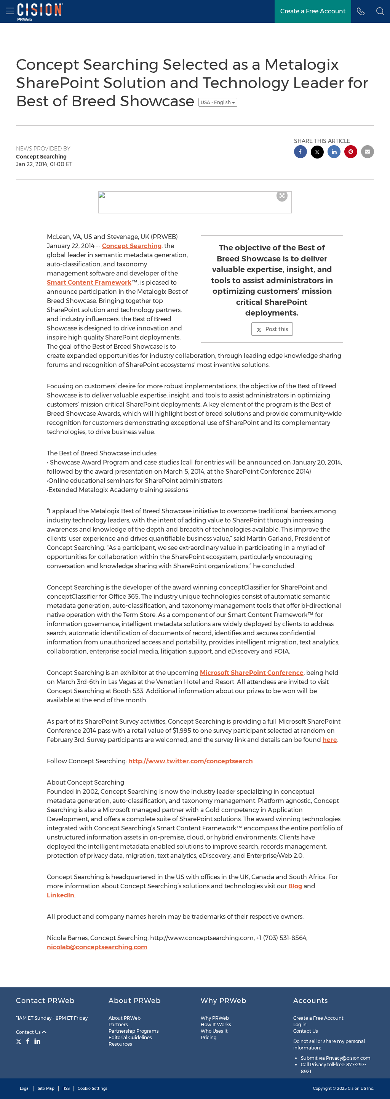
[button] (380, 11)
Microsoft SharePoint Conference (252, 672)
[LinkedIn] (37, 1041)
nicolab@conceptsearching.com (97, 947)
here (330, 739)
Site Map (46, 1088)
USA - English (216, 102)
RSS (66, 1088)
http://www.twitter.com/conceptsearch (190, 761)
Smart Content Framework (89, 282)
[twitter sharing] (317, 153)
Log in (300, 1024)
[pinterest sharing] (350, 152)
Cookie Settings (92, 1088)
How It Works (216, 1024)
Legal (25, 1088)
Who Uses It (214, 1031)
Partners (118, 1024)
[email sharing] (367, 152)
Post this (276, 329)
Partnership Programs (134, 1031)
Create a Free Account (318, 1018)
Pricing (209, 1037)
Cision (354, 1088)
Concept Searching (131, 246)
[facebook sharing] (300, 152)
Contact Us (29, 1032)
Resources (120, 1044)
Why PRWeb (215, 1018)
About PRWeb (125, 1018)
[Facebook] (27, 1041)
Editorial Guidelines (130, 1037)
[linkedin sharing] (334, 152)
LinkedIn (60, 895)
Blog (295, 886)
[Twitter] (19, 1041)
